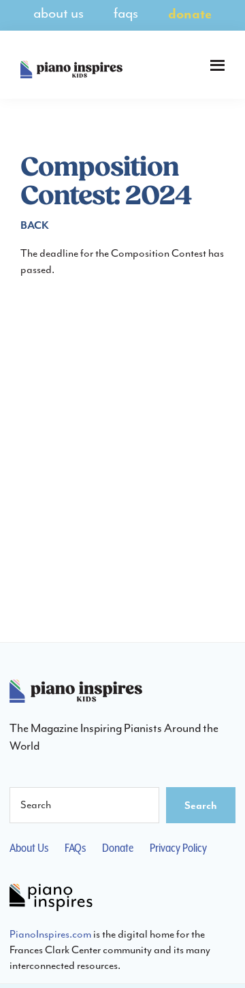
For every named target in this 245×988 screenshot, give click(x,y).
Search (200, 805)
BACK (34, 225)
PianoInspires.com (50, 933)
